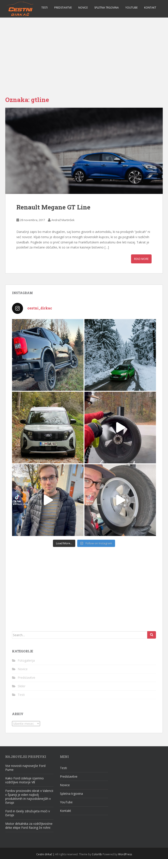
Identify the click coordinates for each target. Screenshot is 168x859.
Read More (141, 259)
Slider (21, 686)
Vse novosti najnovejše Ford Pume (25, 768)
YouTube (131, 7)
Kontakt (150, 7)
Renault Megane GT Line (53, 207)
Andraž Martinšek (63, 220)
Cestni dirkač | (45, 854)
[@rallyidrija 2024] (48, 500)
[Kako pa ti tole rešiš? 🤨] (120, 500)
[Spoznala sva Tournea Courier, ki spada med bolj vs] (48, 427)
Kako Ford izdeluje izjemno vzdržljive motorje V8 (24, 780)
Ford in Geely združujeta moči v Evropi (27, 813)
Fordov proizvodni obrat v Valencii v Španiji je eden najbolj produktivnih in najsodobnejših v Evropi (29, 797)
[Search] (151, 635)
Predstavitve (63, 7)
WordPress (125, 854)
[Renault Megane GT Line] (84, 151)
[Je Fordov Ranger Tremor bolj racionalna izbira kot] (48, 355)
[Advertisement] (84, 50)
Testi (44, 7)
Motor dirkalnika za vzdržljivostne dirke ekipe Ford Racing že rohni (28, 825)
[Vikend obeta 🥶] (120, 355)
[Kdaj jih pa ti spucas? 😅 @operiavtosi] (120, 427)
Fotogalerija (26, 660)
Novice (83, 7)
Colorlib (97, 854)
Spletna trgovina (106, 7)
